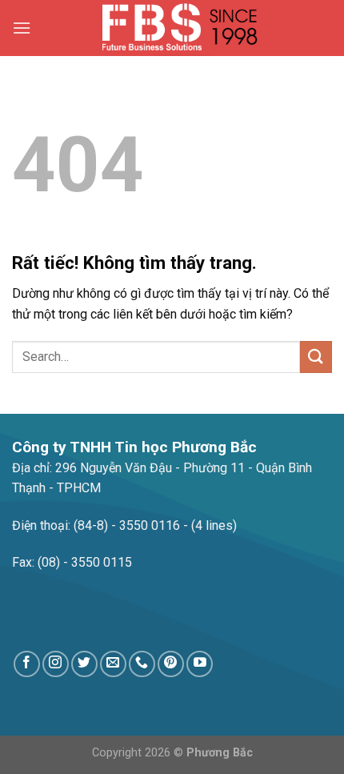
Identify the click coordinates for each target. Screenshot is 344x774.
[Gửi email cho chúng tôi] (113, 664)
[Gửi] (316, 356)
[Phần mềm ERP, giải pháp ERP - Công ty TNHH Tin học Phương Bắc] (181, 28)
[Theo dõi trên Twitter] (84, 664)
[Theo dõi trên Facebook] (27, 664)
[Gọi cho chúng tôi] (142, 664)
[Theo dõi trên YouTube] (199, 664)
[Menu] (21, 27)
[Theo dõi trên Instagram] (55, 664)
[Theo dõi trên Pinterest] (171, 664)
